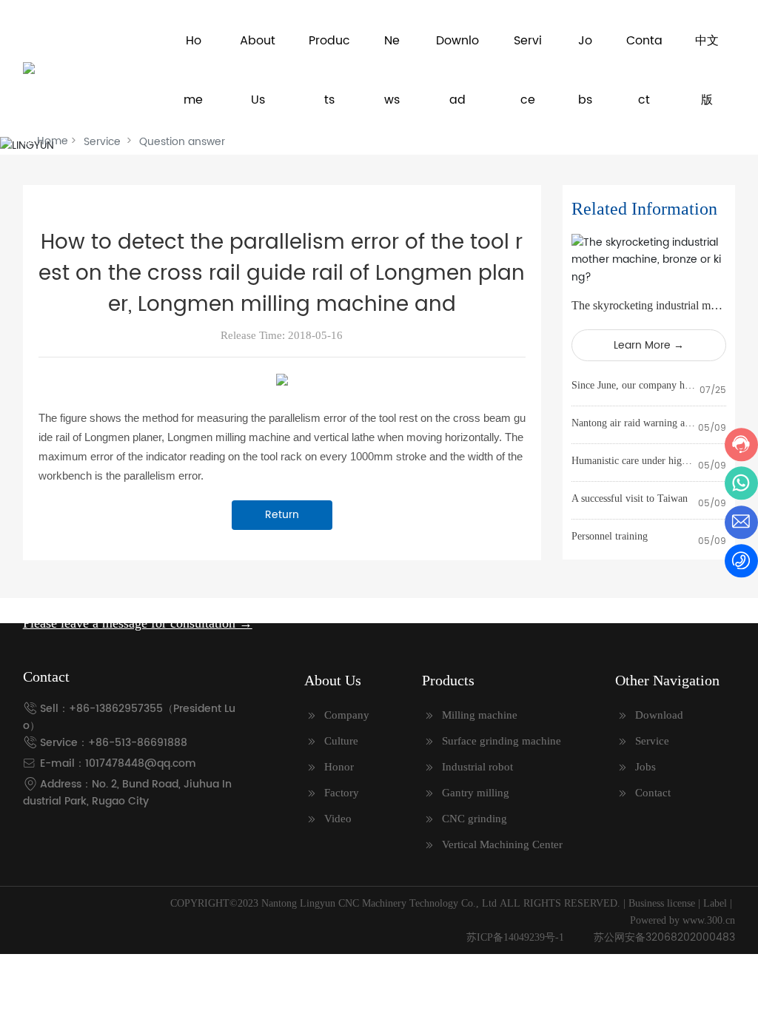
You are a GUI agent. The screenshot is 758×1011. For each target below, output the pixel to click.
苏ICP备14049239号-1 (515, 937)
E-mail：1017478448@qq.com (118, 763)
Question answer (182, 141)
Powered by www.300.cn (682, 920)
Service (102, 141)
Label (715, 903)
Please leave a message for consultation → (137, 623)
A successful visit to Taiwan (629, 498)
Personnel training (609, 536)
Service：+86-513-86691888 (113, 742)
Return (282, 514)
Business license (661, 903)
